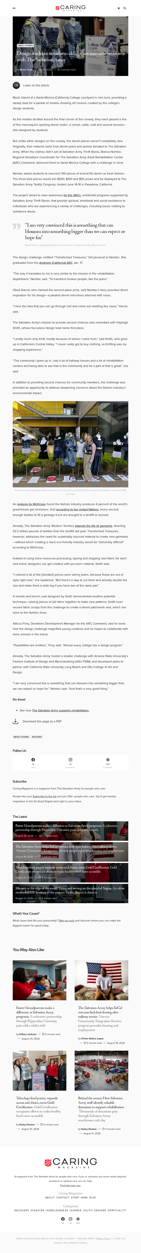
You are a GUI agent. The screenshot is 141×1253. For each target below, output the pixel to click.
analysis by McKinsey (31, 504)
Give (92, 1197)
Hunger (76, 1210)
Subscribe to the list (44, 796)
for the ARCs (72, 195)
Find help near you (70, 1185)
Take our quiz (66, 920)
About (50, 1197)
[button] (14, 8)
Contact (63, 1197)
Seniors (100, 1210)
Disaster (37, 1210)
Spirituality (117, 1210)
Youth (88, 1210)
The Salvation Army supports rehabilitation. (60, 710)
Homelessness (57, 1210)
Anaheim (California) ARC (56, 263)
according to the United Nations (77, 509)
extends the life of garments (93, 526)
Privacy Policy (103, 1238)
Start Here (79, 1197)
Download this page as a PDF (42, 721)
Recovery (37, 737)
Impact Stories (25, 45)
